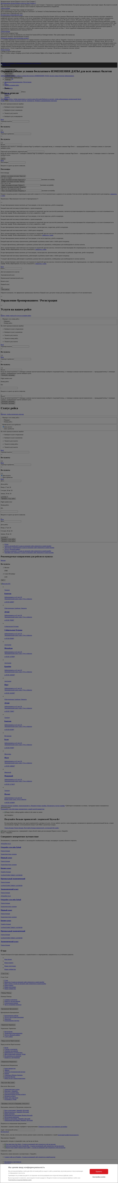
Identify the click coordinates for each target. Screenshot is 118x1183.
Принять (99, 1172)
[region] (59, 1173)
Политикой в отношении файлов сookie (20, 1180)
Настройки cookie (98, 1177)
